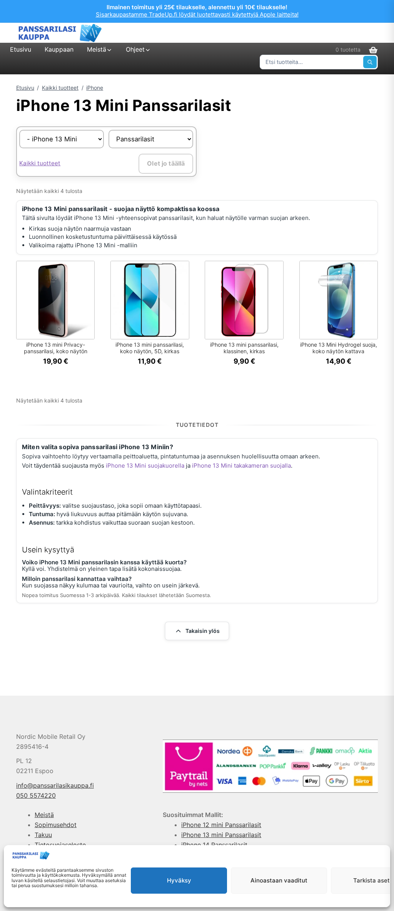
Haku (370, 62)
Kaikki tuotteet (60, 87)
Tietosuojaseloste (60, 845)
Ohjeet (135, 49)
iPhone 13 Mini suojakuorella (145, 465)
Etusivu (20, 49)
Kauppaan (59, 49)
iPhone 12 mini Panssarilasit (221, 825)
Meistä (96, 49)
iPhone (94, 87)
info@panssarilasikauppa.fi (55, 785)
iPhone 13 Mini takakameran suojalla (241, 465)
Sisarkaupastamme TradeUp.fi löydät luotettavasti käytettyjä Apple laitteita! (197, 14)
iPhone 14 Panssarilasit (214, 845)
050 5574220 (36, 795)
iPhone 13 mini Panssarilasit (221, 835)
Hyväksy (179, 880)
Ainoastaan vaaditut (278, 880)
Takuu (43, 835)
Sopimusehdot (56, 825)
